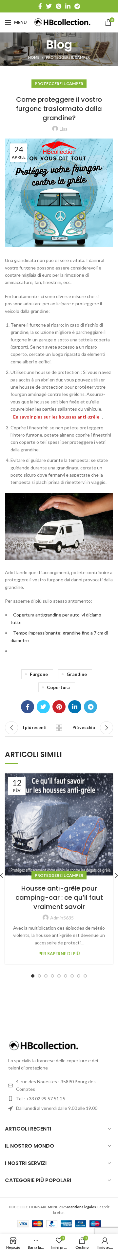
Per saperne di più (59, 954)
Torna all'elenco (59, 727)
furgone (39, 674)
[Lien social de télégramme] (77, 6)
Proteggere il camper (68, 57)
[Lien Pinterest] (58, 6)
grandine (77, 674)
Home (33, 57)
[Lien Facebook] (40, 6)
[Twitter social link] (49, 6)
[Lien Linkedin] (67, 6)
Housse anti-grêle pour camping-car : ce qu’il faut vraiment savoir (59, 897)
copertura (58, 687)
